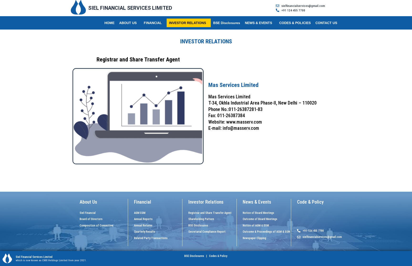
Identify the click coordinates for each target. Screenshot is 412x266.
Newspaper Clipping (254, 238)
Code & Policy (310, 202)
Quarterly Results (144, 231)
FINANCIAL (153, 23)
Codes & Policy (217, 256)
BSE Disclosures (226, 23)
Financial (142, 202)
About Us (88, 202)
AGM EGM (139, 213)
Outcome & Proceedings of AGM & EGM (266, 231)
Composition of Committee (96, 225)
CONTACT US (326, 23)
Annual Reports (143, 219)
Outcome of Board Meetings (260, 219)
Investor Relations (205, 202)
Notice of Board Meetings (258, 213)
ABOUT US (128, 23)
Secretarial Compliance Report (207, 231)
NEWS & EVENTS (258, 23)
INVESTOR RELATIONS (187, 23)
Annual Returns (143, 225)
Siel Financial (88, 213)
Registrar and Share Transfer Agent (210, 213)
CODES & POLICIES (295, 23)
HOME (109, 23)
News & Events (257, 202)
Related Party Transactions (151, 238)
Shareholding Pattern (201, 219)
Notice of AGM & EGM (256, 225)
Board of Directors (91, 219)
